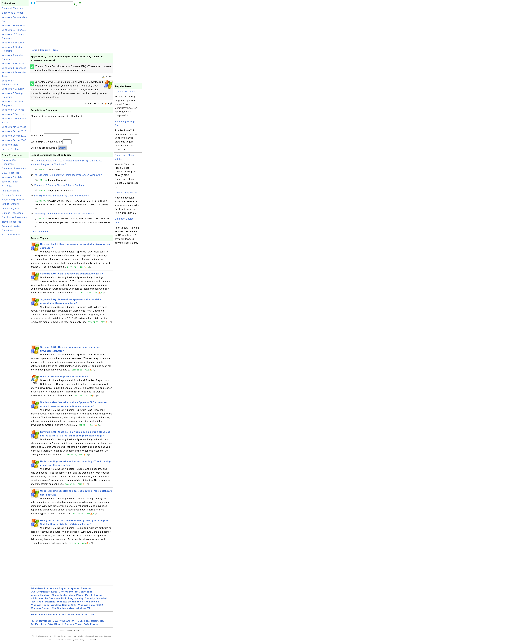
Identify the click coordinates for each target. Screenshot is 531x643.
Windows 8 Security (13, 43)
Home (34, 50)
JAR (73, 621)
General (63, 592)
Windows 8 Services (13, 63)
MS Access (37, 598)
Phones (69, 624)
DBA (55, 621)
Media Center (59, 595)
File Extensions (10, 191)
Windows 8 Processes (14, 68)
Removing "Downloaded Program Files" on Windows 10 (64, 213)
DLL (80, 621)
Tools (40, 602)
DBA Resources (10, 173)
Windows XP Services (14, 127)
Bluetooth (86, 588)
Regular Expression (13, 199)
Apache (74, 588)
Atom (85, 614)
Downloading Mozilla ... (128, 192)
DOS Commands (40, 592)
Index (71, 614)
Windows (64, 621)
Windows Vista (10, 145)
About (62, 614)
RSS (78, 614)
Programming (76, 598)
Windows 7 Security (13, 89)
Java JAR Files (10, 182)
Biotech (58, 624)
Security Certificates (13, 195)
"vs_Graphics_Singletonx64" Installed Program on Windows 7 (68, 175)
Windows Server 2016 (14, 131)
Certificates (98, 621)
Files (87, 621)
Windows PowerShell (13, 25)
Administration (39, 588)
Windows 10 (64, 602)
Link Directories (10, 204)
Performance (52, 598)
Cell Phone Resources (14, 217)
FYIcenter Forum (11, 234)
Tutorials (50, 602)
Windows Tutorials (12, 177)
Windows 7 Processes (14, 114)
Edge (54, 592)
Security (45, 50)
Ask (92, 614)
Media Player (76, 595)
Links (43, 624)
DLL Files (7, 186)
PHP (63, 598)
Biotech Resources (12, 213)
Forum (94, 624)
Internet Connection (81, 592)
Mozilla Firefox (93, 595)
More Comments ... (41, 231)
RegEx (34, 624)
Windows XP (83, 608)
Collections (51, 614)
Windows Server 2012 (14, 136)
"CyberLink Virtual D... (127, 91)
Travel (78, 624)
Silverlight (102, 598)
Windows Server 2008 (14, 140)
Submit (62, 148)
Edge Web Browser (12, 13)
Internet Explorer (11, 149)
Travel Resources (11, 222)
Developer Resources (14, 168)
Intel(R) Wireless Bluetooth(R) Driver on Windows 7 (62, 196)
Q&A (50, 624)
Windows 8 (92, 602)
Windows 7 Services (13, 110)
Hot (41, 614)
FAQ (86, 624)
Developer (45, 621)
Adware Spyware (59, 588)
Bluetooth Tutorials (12, 8)
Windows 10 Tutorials (14, 30)
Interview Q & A (10, 208)
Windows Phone (40, 605)
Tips (55, 50)
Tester (34, 621)
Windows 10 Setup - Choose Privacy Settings (59, 185)
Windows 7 (78, 602)
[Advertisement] (15, 278)
